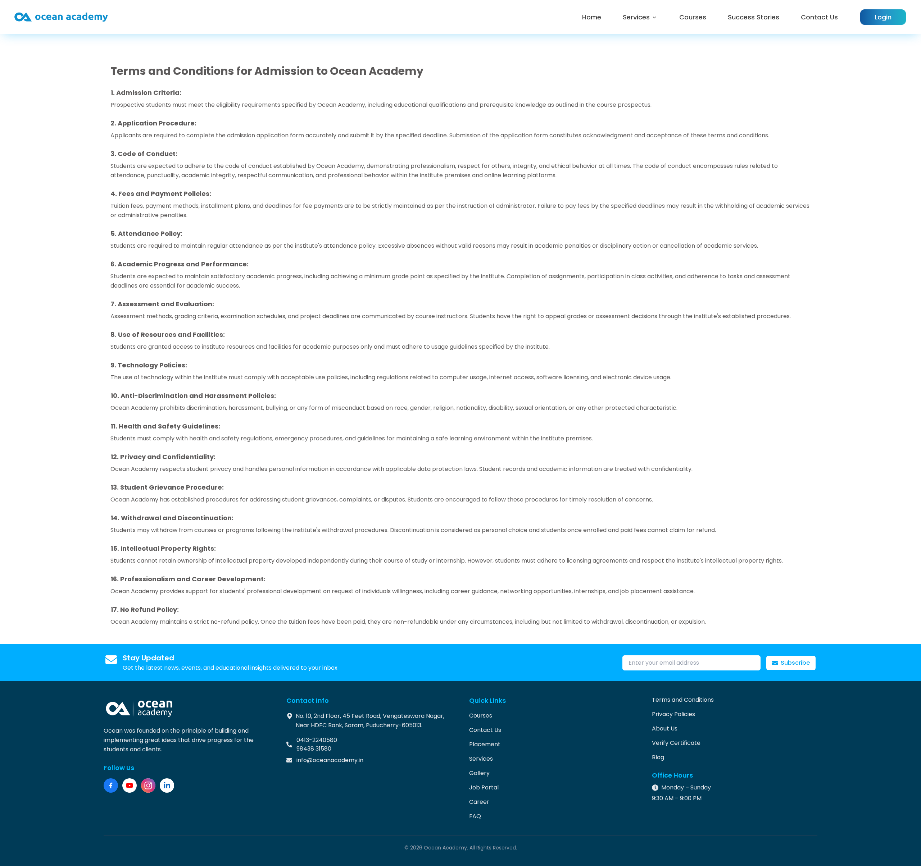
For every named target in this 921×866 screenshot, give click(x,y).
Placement (484, 744)
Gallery (479, 773)
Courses (692, 17)
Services (636, 17)
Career (479, 802)
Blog (658, 757)
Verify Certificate (676, 743)
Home (591, 17)
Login (883, 17)
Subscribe (795, 663)
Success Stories (753, 17)
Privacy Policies (673, 714)
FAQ (475, 816)
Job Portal (484, 787)
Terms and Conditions (683, 700)
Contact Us (819, 17)
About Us (664, 728)
